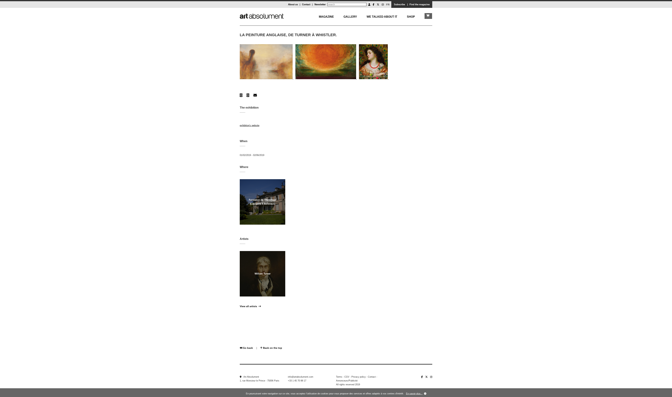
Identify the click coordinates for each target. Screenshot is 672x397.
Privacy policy (358, 376)
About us (293, 4)
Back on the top (272, 347)
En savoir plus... (414, 393)
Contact (306, 4)
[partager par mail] (255, 95)
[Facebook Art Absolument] (373, 4)
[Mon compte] (369, 4)
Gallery (350, 16)
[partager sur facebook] (241, 95)
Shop (411, 16)
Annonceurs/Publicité (347, 380)
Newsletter (320, 4)
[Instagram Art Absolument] (383, 4)
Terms (339, 376)
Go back (247, 347)
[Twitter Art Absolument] (378, 4)
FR (388, 4)
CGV (346, 376)
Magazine (326, 16)
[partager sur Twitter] (248, 95)
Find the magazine (420, 4)
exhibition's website (249, 125)
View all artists (249, 306)
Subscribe (399, 4)
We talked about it (382, 16)
